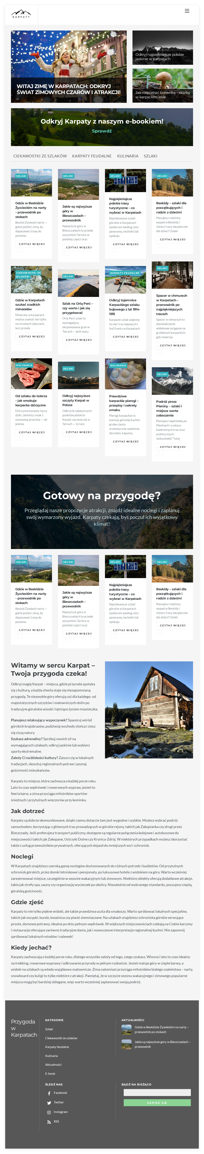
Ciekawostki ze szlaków (40, 156)
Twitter (58, 1102)
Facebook (60, 1092)
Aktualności (53, 1064)
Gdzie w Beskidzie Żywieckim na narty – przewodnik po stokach (162, 1029)
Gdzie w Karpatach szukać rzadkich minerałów (30, 304)
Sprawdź (102, 131)
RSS (56, 1121)
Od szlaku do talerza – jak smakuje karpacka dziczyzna (31, 400)
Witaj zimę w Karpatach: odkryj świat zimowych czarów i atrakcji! (69, 89)
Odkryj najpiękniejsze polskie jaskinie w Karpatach (159, 57)
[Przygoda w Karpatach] (21, 17)
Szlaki (151, 156)
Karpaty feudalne (92, 156)
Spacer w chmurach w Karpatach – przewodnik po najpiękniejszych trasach (171, 305)
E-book (50, 1073)
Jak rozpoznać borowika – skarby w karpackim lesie (162, 94)
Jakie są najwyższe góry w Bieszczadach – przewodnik (163, 1044)
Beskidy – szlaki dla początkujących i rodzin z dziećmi (171, 207)
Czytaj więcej (32, 244)
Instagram (60, 1112)
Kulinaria (128, 156)
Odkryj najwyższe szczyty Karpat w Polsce (76, 400)
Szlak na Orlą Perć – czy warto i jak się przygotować (77, 308)
